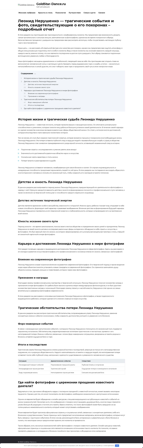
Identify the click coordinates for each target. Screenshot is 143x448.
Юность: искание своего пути (39, 87)
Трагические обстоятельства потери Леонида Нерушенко (48, 99)
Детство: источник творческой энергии (43, 84)
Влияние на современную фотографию (43, 93)
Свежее (101, 13)
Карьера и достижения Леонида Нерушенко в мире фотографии (51, 90)
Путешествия (75, 13)
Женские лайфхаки (26, 13)
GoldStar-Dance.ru (51, 4)
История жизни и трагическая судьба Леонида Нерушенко (48, 78)
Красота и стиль (45, 13)
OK (117, 445)
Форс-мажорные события (38, 102)
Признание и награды (36, 96)
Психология (60, 13)
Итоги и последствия (36, 105)
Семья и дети (89, 13)
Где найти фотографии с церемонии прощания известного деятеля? (52, 108)
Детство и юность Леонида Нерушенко (40, 81)
